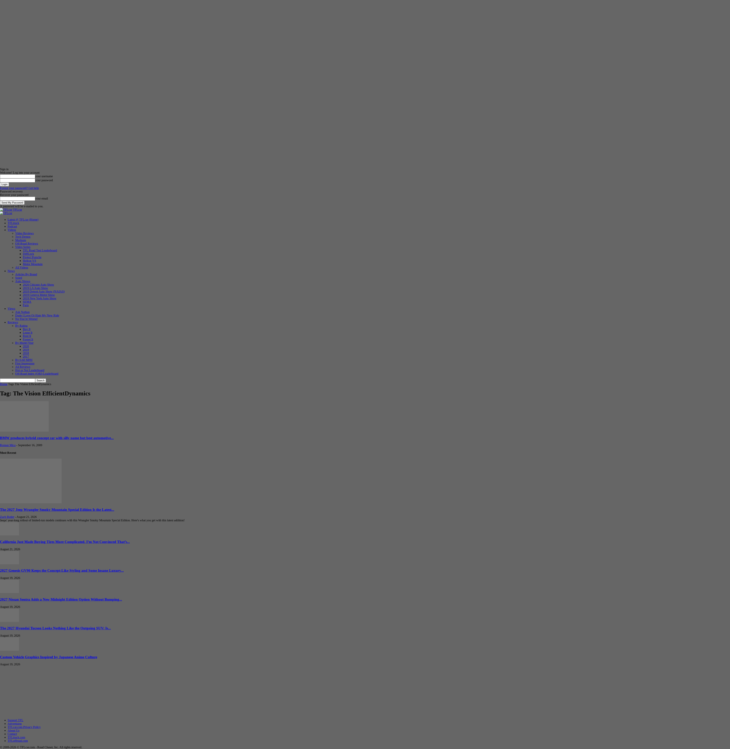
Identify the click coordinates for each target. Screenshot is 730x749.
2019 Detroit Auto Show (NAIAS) (44, 291)
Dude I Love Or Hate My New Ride (37, 315)
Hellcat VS (29, 260)
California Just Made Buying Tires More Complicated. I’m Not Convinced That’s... (65, 542)
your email (41, 198)
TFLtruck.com (16, 737)
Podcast (12, 226)
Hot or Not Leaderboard (29, 370)
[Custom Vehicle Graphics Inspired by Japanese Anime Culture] (9, 649)
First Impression (24, 363)
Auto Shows (22, 281)
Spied (18, 277)
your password (44, 180)
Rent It (27, 336)
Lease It (27, 332)
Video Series (22, 247)
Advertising (15, 723)
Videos (12, 229)
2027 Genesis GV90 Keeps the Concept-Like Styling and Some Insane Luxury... (62, 570)
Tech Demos (22, 236)
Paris (26, 305)
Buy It (26, 329)
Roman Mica (8, 445)
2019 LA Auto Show (35, 288)
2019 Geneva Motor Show (39, 295)
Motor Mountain (33, 264)
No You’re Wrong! (26, 318)
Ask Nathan (22, 312)
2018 (26, 353)
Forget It (28, 339)
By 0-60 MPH (24, 360)
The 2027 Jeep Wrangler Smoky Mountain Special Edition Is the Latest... (57, 510)
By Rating (21, 325)
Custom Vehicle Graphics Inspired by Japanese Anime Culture (48, 657)
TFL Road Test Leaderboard (40, 250)
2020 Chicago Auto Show (38, 284)
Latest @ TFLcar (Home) (23, 219)
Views (11, 308)
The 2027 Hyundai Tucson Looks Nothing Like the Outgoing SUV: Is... (55, 628)
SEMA (27, 301)
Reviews (13, 322)
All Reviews (22, 366)
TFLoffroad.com (18, 740)
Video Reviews (24, 233)
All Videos (21, 267)
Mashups (20, 240)
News (11, 271)
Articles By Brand (26, 274)
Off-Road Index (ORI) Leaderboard (36, 373)
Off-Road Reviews (26, 243)
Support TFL (15, 720)
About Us (13, 730)
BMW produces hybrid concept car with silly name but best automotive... (57, 438)
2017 (26, 356)
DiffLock (28, 253)
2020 (26, 346)
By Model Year (24, 342)
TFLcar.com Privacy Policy (24, 727)
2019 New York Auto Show (39, 298)
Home (3, 384)
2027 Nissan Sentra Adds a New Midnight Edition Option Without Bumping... (61, 599)
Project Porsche (32, 257)
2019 (26, 349)
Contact (12, 733)
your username (44, 176)
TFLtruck (13, 223)
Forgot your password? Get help (19, 188)
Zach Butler (7, 516)
